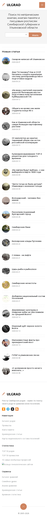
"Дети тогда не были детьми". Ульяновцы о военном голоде (27, 185)
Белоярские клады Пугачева (26, 241)
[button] (42, 5)
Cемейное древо (9, 481)
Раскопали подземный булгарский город (23, 213)
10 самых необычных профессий (16, 460)
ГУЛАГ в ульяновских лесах (25, 355)
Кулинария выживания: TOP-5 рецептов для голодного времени (27, 156)
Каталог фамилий (10, 477)
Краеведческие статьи (12, 434)
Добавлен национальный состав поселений (28, 297)
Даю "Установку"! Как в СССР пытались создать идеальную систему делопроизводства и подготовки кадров (27, 75)
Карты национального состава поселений (20, 438)
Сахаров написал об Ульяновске (28, 59)
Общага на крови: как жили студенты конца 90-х (26, 109)
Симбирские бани (21, 227)
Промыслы (6, 425)
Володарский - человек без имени (26, 199)
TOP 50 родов (8, 451)
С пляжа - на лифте (21, 255)
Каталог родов (8, 421)
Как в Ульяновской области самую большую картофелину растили (27, 124)
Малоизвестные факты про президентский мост (25, 341)
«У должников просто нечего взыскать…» (27, 369)
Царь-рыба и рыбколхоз (24, 269)
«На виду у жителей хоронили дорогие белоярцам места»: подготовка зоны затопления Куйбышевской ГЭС (27, 93)
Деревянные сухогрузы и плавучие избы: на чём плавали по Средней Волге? (28, 312)
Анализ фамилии (9, 485)
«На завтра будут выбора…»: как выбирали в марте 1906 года (28, 171)
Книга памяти (8, 429)
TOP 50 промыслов (10, 455)
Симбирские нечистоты (24, 283)
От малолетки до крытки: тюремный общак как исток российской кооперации (26, 140)
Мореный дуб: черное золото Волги (27, 327)
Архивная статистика (11, 494)
